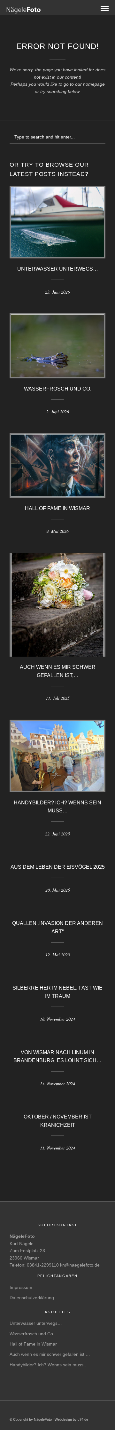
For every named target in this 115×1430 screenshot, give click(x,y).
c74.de (83, 1419)
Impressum (21, 1287)
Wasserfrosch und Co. (57, 388)
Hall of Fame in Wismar (57, 508)
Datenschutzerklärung (32, 1297)
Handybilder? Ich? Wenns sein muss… (49, 1364)
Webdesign (63, 1419)
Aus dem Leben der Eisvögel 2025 (58, 867)
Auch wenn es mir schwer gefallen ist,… (50, 1354)
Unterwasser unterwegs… (57, 269)
